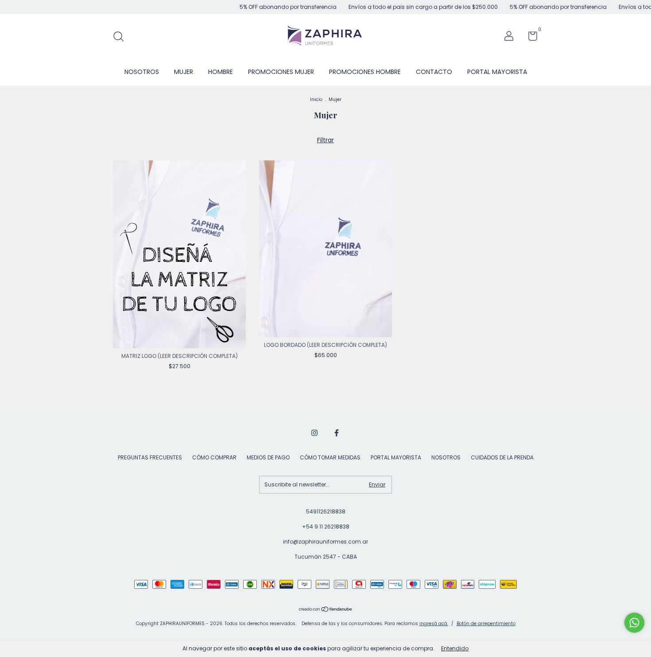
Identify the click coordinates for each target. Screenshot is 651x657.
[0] (529, 38)
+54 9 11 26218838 (325, 526)
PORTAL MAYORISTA (497, 71)
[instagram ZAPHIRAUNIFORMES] (314, 433)
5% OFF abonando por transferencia (270, 7)
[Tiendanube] (325, 610)
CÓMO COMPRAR (214, 457)
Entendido (455, 648)
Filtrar (325, 140)
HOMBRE (220, 71)
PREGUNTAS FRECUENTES (150, 457)
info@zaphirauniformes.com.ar (325, 541)
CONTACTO (434, 71)
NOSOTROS (141, 71)
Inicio (316, 99)
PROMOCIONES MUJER (281, 71)
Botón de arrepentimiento (486, 623)
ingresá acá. (433, 623)
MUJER (183, 71)
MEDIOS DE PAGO (268, 457)
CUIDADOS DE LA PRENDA (502, 457)
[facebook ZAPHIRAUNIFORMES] (336, 433)
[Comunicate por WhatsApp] (634, 623)
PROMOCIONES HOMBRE (365, 71)
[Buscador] (121, 37)
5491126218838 (325, 511)
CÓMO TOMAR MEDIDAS (330, 457)
